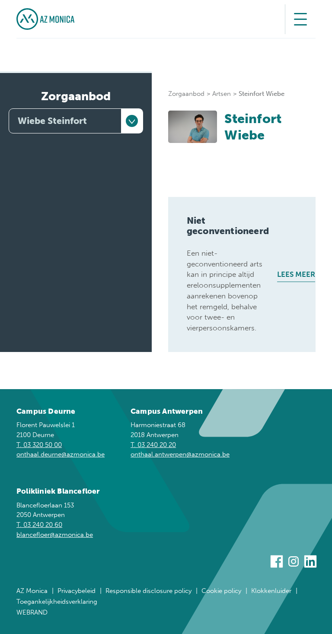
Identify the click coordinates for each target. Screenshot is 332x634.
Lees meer (296, 274)
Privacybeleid (76, 591)
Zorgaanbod (76, 96)
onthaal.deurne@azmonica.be (60, 454)
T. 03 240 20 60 (39, 525)
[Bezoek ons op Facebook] (276, 563)
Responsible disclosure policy (148, 591)
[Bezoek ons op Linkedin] (310, 563)
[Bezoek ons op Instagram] (293, 563)
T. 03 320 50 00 (39, 445)
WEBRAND (32, 612)
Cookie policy (221, 591)
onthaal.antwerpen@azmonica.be (180, 454)
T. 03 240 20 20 (153, 445)
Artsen (221, 94)
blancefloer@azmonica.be (54, 535)
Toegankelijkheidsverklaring (56, 601)
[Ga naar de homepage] (45, 19)
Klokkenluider (271, 591)
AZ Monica (32, 591)
